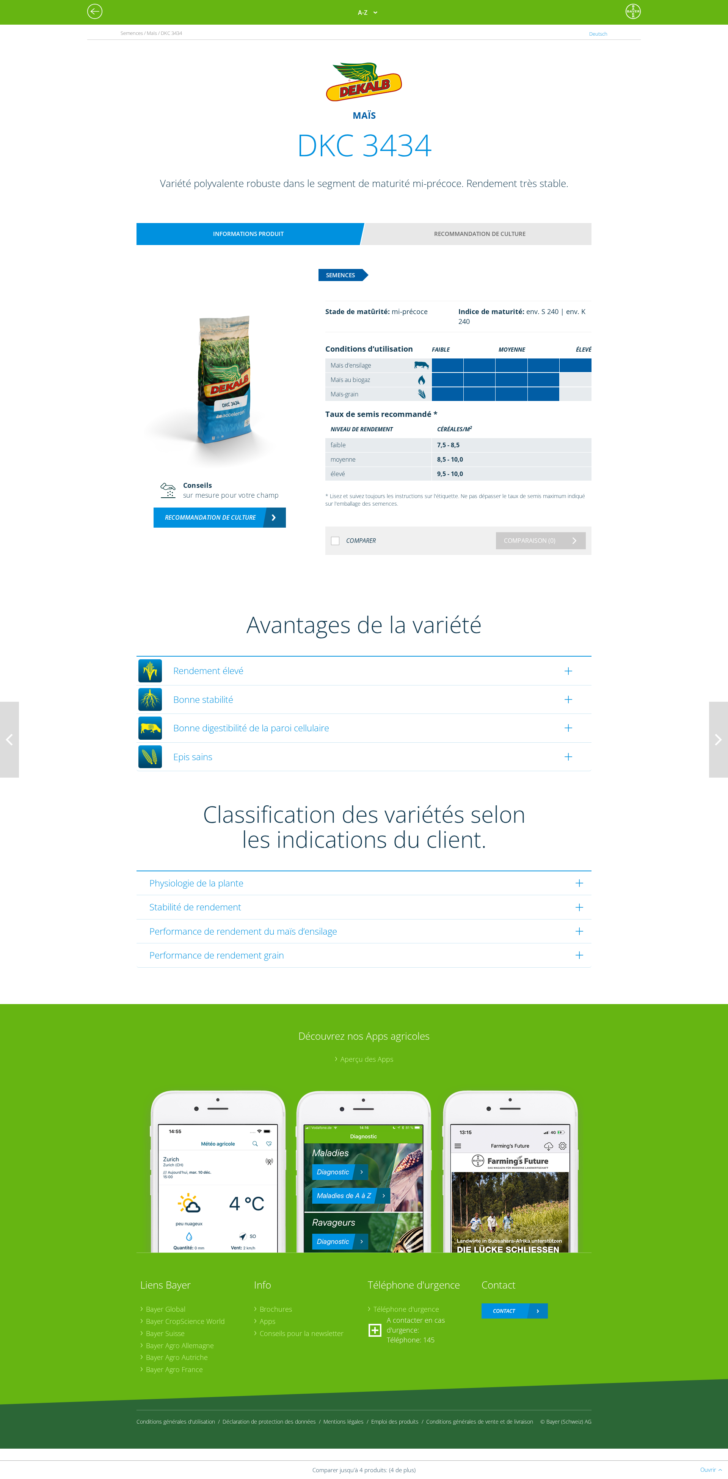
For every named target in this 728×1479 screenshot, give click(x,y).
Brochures (276, 1309)
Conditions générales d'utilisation (175, 1421)
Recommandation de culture (480, 233)
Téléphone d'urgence (406, 1309)
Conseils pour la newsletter (302, 1333)
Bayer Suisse (165, 1333)
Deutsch (598, 33)
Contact (504, 1310)
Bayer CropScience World (185, 1321)
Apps (267, 1321)
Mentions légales (343, 1421)
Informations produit (248, 233)
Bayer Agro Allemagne (180, 1345)
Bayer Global (165, 1309)
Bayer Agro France (174, 1369)
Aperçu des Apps (366, 1059)
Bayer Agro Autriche (177, 1357)
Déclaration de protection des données (269, 1421)
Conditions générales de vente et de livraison (479, 1421)
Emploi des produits (395, 1421)
